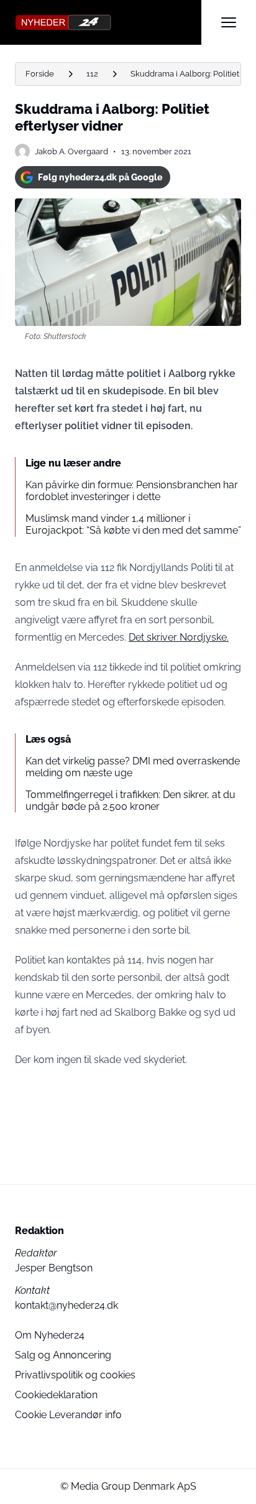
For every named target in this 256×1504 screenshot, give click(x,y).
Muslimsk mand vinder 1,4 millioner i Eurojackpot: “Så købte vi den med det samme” (133, 524)
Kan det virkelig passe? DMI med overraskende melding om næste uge (132, 767)
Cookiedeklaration (56, 1395)
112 (92, 73)
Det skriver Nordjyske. (179, 637)
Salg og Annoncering (63, 1355)
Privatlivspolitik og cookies (75, 1375)
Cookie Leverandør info (68, 1415)
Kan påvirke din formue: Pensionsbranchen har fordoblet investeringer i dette (131, 491)
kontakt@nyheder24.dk (66, 1305)
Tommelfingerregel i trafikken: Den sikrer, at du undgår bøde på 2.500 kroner (130, 800)
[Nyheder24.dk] (108, 22)
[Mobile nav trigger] (228, 22)
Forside (39, 73)
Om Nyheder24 (50, 1335)
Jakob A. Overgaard (71, 151)
